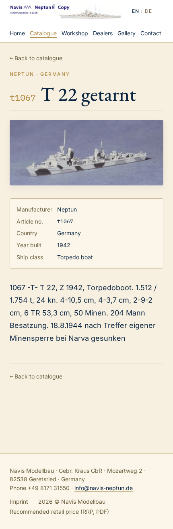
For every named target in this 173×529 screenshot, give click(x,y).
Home (17, 33)
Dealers (103, 33)
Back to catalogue (36, 57)
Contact (150, 33)
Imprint (19, 501)
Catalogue (43, 33)
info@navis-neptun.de (103, 487)
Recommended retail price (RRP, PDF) (59, 511)
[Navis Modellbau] (66, 11)
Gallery (126, 33)
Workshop (75, 33)
